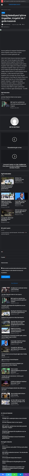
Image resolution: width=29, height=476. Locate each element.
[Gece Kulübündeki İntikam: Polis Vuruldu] (6, 395)
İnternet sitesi (4, 262)
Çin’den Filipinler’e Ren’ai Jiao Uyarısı (11, 97)
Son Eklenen (14, 283)
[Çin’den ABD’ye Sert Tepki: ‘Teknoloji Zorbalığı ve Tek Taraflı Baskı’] (6, 402)
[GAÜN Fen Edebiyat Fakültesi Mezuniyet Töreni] (6, 383)
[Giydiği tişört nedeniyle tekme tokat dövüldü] (6, 290)
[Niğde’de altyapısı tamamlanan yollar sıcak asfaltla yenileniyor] (7, 196)
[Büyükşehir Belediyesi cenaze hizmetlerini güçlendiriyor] (7, 180)
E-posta (3, 257)
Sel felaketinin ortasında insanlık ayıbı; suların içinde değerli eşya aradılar (14, 336)
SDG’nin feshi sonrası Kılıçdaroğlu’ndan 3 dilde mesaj (21, 211)
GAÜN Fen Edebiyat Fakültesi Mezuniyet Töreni (18, 382)
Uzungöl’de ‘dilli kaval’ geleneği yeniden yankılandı (7, 219)
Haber (9, 9)
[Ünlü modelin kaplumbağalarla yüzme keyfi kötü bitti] (6, 371)
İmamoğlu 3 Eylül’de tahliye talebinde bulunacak (20, 202)
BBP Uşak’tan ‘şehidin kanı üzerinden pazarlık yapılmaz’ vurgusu (18, 104)
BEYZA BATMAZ (6, 24)
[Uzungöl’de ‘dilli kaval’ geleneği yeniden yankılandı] (7, 212)
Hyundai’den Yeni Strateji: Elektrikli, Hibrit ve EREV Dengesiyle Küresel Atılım (18, 323)
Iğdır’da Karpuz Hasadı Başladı (10, 359)
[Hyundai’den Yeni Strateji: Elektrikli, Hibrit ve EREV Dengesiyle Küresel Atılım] (6, 323)
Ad (2, 251)
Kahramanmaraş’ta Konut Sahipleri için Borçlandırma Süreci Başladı (12, 364)
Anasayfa (4, 9)
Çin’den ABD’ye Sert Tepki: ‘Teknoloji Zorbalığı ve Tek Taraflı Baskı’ (18, 401)
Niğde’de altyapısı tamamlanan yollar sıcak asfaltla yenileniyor (6, 203)
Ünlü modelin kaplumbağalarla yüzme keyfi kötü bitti (19, 370)
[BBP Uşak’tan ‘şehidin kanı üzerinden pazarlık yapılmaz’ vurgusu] (5, 104)
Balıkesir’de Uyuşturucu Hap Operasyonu (19, 179)
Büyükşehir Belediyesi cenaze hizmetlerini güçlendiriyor (7, 187)
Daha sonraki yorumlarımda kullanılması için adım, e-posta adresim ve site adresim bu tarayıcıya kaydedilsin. (14, 270)
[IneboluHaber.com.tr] (14, 4)
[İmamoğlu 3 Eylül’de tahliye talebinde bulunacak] (21, 196)
